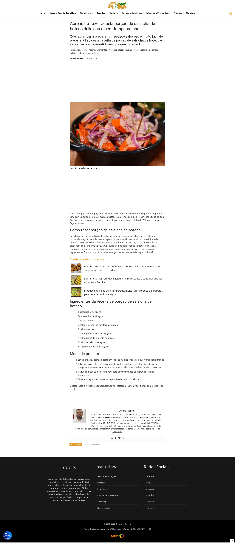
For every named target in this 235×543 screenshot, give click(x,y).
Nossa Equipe (103, 508)
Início (42, 13)
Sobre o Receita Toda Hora (63, 13)
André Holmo (76, 58)
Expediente (102, 489)
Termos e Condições (132, 13)
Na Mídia (190, 13)
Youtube (150, 495)
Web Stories (86, 13)
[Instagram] (123, 438)
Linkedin (150, 501)
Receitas (101, 13)
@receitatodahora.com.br (99, 385)
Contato (113, 13)
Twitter (149, 482)
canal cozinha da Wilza (136, 220)
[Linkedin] (112, 438)
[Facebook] (115, 438)
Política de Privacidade (158, 13)
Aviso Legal (102, 501)
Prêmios (178, 13)
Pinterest (150, 508)
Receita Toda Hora (78, 49)
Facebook (150, 476)
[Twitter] (119, 438)
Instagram (150, 489)
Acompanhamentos (98, 49)
